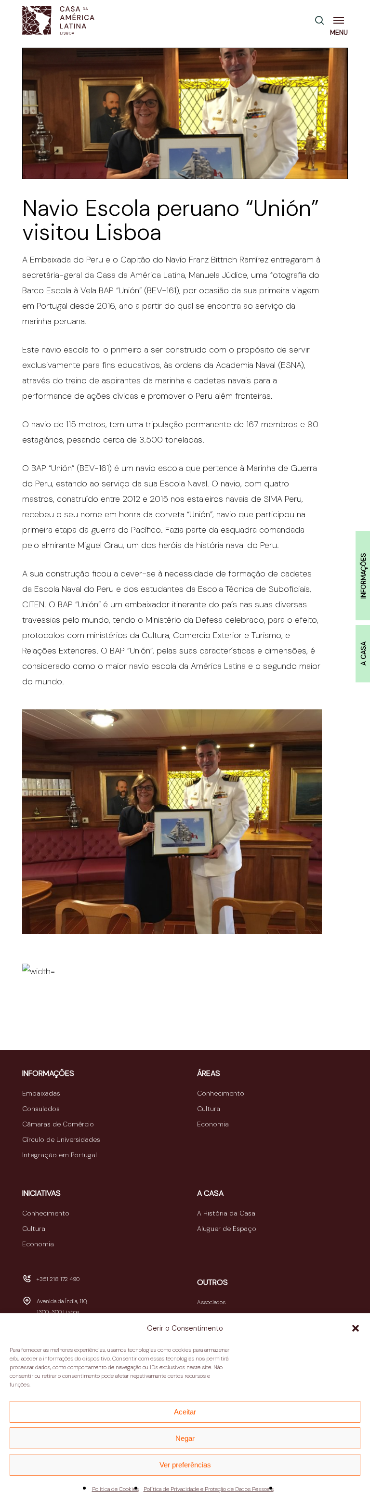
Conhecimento (220, 1093)
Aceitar (185, 1412)
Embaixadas (41, 1093)
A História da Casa (226, 1213)
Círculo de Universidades (61, 1139)
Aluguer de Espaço (226, 1228)
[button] (355, 1328)
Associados (211, 1302)
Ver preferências (185, 1465)
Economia (213, 1124)
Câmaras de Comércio (58, 1124)
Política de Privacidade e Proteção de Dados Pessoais (209, 1489)
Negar (185, 1438)
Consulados (41, 1108)
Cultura (208, 1108)
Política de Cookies (115, 1489)
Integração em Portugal (59, 1155)
